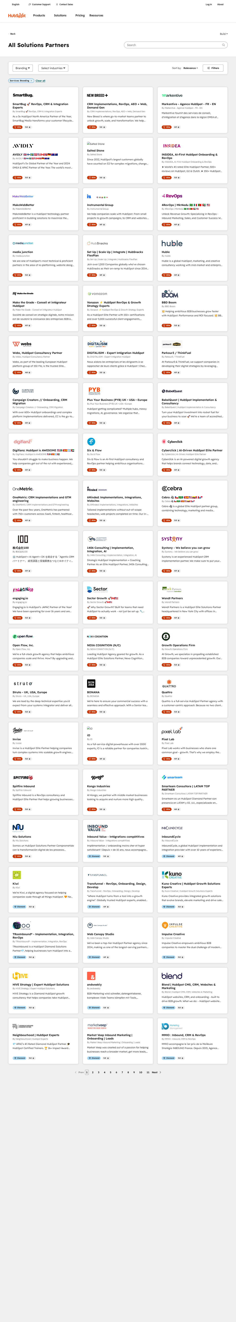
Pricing (80, 15)
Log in (209, 4)
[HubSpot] (17, 15)
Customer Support (41, 4)
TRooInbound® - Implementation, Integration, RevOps (43, 935)
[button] (224, 34)
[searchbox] (176, 44)
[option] (21, 68)
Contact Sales (66, 4)
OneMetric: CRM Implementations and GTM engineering (42, 499)
